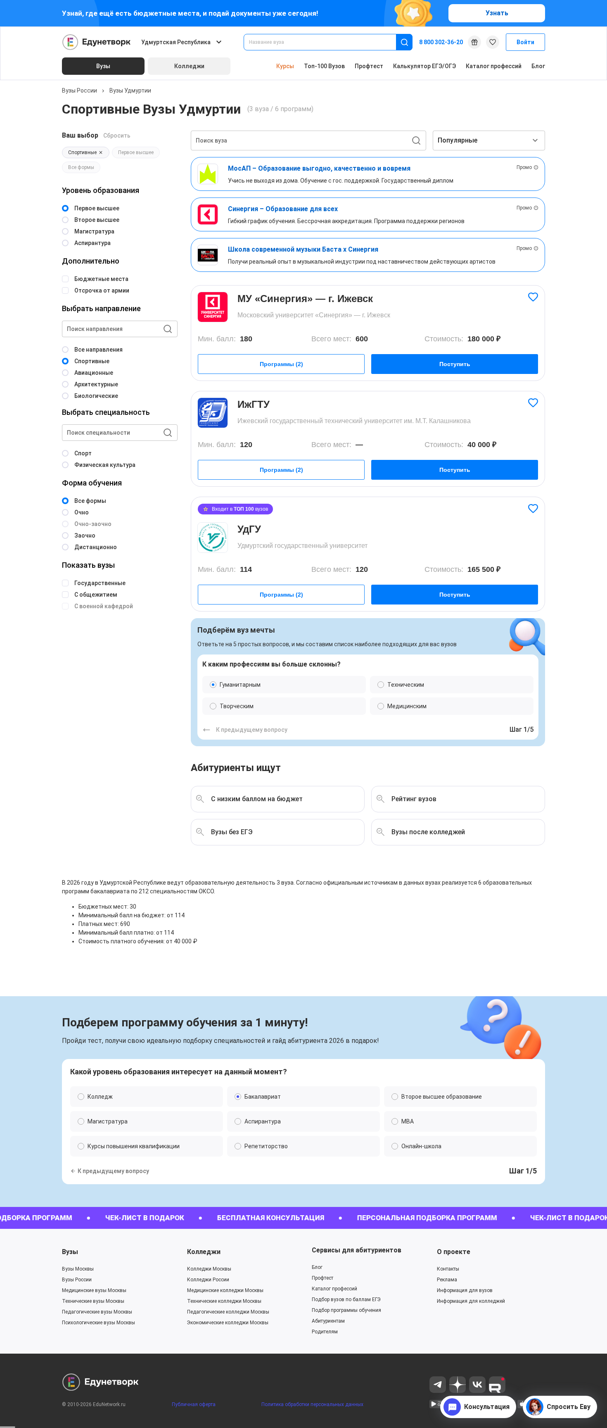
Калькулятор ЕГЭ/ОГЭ (424, 66)
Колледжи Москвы (209, 1269)
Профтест (369, 66)
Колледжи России (208, 1280)
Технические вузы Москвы (93, 1301)
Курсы (285, 66)
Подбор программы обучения (346, 1310)
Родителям (325, 1332)
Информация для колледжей (471, 1301)
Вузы (70, 1252)
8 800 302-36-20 (441, 42)
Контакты (448, 1269)
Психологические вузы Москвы (98, 1323)
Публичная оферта (194, 1404)
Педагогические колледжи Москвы (228, 1312)
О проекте (453, 1252)
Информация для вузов (465, 1290)
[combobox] (325, 42)
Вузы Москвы (78, 1269)
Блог (538, 66)
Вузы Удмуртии (130, 90)
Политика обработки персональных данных (312, 1404)
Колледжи (204, 1252)
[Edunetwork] (96, 42)
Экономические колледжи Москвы (227, 1323)
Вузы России (79, 90)
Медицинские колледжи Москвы (225, 1290)
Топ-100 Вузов (324, 66)
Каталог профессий (494, 66)
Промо (524, 167)
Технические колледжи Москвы (224, 1301)
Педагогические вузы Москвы (97, 1312)
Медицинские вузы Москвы (94, 1290)
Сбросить (116, 135)
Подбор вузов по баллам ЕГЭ (346, 1299)
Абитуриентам (328, 1321)
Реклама (447, 1280)
